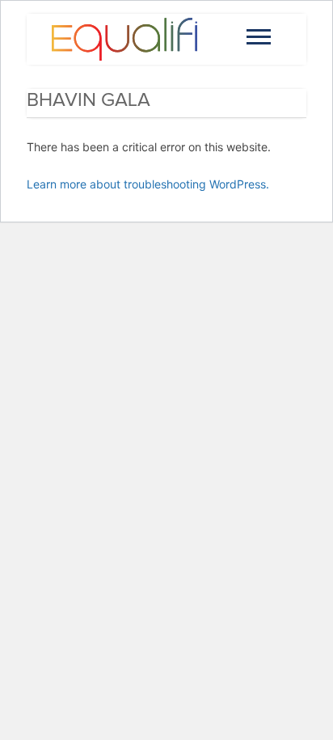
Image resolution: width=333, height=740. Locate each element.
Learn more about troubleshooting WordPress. (148, 184)
